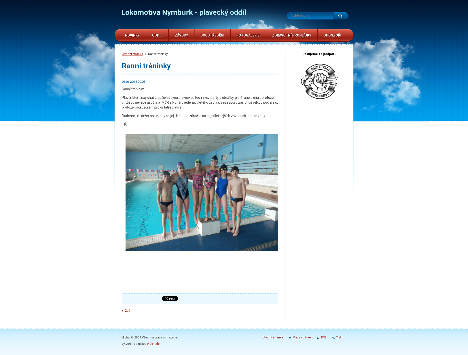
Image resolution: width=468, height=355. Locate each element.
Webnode (153, 344)
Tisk (339, 337)
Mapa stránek (302, 337)
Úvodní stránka (132, 54)
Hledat (340, 15)
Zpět (128, 310)
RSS (323, 337)
